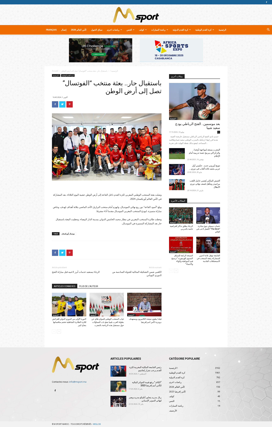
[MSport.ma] (136, 15)
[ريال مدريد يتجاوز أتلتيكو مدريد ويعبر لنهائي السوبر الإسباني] (118, 401)
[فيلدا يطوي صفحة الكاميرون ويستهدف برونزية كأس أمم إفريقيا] (144, 304)
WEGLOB (97, 424)
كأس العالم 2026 (79, 29)
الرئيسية (222, 29)
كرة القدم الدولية (180, 29)
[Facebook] (266, 2)
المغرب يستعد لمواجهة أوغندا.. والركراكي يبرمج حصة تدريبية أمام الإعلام (204, 152)
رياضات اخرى (113, 29)
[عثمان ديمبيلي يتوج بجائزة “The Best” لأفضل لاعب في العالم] (208, 215)
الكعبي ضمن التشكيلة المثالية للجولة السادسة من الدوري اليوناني (137, 274)
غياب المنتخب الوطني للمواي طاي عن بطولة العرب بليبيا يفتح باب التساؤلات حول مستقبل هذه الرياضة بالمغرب (107, 322)
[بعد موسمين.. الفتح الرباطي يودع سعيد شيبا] (194, 101)
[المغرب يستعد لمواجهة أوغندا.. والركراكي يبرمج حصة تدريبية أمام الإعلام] (177, 153)
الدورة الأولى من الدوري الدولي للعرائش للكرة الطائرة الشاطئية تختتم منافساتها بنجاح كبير (69, 322)
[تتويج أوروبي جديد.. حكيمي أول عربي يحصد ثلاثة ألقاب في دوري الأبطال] (177, 169)
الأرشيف (173, 410)
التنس (129, 29)
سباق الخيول (96, 29)
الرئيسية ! (114, 71)
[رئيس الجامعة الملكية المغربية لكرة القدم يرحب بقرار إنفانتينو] (118, 371)
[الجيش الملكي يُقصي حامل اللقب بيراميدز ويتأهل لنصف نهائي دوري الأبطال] (177, 184)
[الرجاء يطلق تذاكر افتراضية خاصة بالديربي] (181, 215)
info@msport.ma (77, 381)
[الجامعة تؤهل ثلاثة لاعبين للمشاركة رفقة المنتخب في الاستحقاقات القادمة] (208, 245)
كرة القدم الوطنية (203, 29)
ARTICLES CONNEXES (64, 286)
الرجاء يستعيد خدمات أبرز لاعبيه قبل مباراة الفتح (76, 272)
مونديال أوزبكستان (68, 233)
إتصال (63, 29)
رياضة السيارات (158, 29)
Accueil (55, 71)
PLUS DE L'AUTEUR (88, 286)
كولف (141, 29)
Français (51, 29)
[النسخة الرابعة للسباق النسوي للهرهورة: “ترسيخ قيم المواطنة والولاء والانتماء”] (181, 245)
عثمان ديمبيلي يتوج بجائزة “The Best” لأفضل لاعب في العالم (208, 229)
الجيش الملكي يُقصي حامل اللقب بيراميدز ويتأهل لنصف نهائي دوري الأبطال (205, 183)
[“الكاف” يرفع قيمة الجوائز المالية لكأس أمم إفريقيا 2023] (118, 386)
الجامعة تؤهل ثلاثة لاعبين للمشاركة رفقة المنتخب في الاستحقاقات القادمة (208, 258)
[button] (268, 29)
